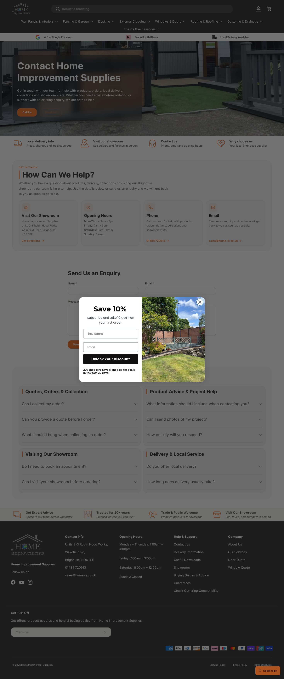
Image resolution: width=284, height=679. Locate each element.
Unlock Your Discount (110, 359)
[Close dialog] (199, 302)
